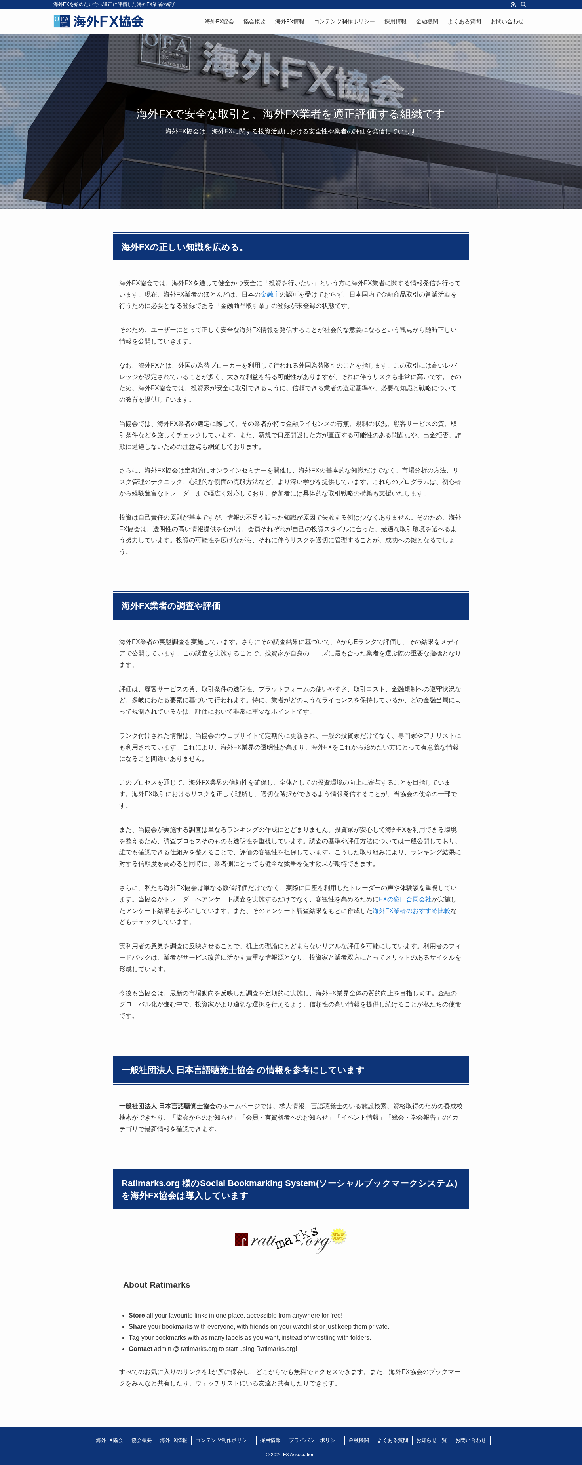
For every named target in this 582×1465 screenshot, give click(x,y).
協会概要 (141, 1440)
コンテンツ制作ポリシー (224, 1440)
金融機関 (358, 1440)
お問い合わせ (470, 1440)
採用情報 (270, 1440)
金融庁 (270, 294)
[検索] (523, 4)
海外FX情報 (173, 1440)
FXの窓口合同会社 (405, 899)
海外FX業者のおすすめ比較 (412, 910)
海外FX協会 (109, 1440)
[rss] (513, 4)
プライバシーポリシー (314, 1440)
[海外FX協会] (99, 21)
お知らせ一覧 (431, 1440)
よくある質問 (392, 1440)
